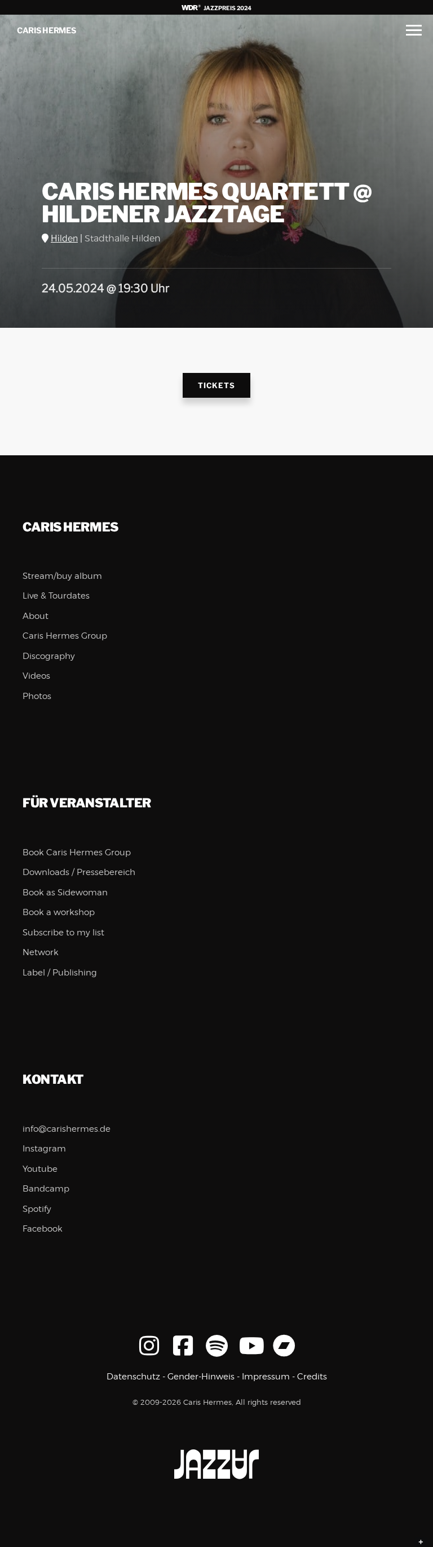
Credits (312, 1377)
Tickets (216, 385)
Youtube (40, 1169)
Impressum (266, 1377)
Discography (49, 656)
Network (41, 952)
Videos (36, 676)
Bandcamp (46, 1189)
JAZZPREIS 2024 (226, 8)
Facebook (43, 1229)
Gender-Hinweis (201, 1377)
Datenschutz (133, 1377)
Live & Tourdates (56, 596)
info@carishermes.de (67, 1129)
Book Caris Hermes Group (77, 852)
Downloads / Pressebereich (79, 872)
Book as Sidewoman (65, 892)
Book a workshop (59, 912)
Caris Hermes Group (65, 636)
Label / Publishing (60, 973)
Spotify (37, 1209)
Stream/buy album (62, 576)
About (35, 616)
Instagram (44, 1149)
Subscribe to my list (63, 933)
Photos (37, 696)
